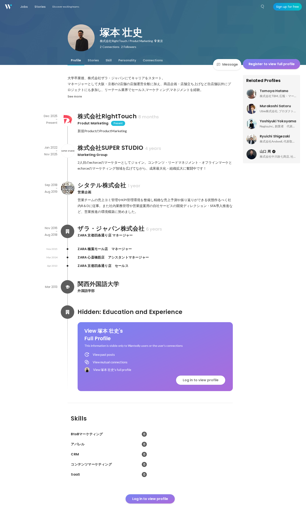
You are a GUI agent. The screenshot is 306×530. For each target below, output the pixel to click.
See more (75, 96)
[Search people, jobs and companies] (262, 7)
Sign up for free (287, 7)
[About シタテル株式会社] (67, 188)
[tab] (76, 60)
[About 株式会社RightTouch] (67, 119)
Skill (109, 60)
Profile (76, 60)
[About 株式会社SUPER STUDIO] (67, 151)
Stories (93, 60)
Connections (153, 60)
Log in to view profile (201, 380)
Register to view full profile (272, 64)
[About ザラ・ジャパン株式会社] (67, 231)
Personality (127, 60)
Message (230, 64)
